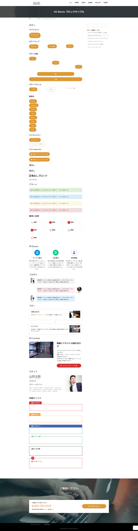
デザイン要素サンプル (93, 30)
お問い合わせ (47, 524)
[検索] (107, 25)
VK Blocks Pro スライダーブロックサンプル (98, 38)
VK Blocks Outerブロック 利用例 (95, 44)
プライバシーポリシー (36, 524)
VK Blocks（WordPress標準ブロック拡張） (98, 32)
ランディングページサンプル (94, 47)
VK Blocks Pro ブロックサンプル (95, 41)
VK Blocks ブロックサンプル (94, 35)
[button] (35, 35)
